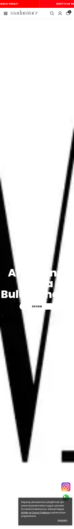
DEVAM (37, 306)
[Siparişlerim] (60, 13)
